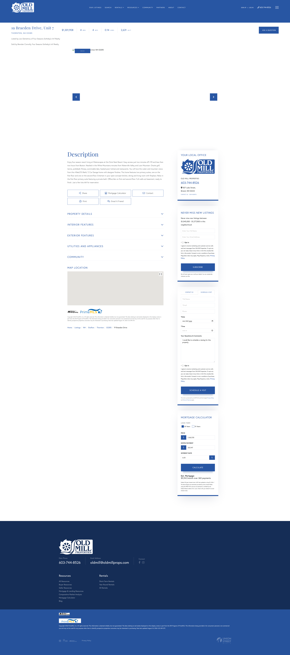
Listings (78, 327)
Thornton (100, 327)
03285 (108, 327)
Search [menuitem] (108, 7)
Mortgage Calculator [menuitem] (67, 598)
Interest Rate (186, 453)
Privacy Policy (210, 398)
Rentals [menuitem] (118, 7)
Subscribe (198, 267)
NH (84, 327)
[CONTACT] (269, 30)
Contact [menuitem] (182, 7)
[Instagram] (143, 562)
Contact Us (184, 194)
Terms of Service (187, 400)
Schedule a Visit (206, 292)
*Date (183, 317)
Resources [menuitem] (132, 7)
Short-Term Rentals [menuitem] (106, 581)
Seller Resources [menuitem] (65, 588)
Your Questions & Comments (191, 336)
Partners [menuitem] (161, 7)
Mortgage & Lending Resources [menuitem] (71, 591)
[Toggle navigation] (277, 7)
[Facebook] (139, 562)
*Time (183, 326)
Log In (251, 7)
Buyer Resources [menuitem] (65, 584)
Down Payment (187, 443)
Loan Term (185, 423)
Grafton (91, 327)
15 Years (197, 426)
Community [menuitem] (148, 7)
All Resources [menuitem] (64, 581)
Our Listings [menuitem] (95, 7)
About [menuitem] (171, 7)
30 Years (187, 426)
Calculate (198, 467)
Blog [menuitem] (60, 601)
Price (183, 433)
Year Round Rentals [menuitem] (106, 584)
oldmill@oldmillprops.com (109, 562)
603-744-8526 (265, 7)
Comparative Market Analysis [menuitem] (70, 594)
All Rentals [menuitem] (103, 588)
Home (69, 327)
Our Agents (193, 194)
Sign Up (243, 7)
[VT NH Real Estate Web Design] (224, 640)
